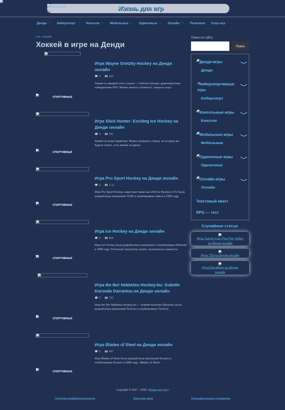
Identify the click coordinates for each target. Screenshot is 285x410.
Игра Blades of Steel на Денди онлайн (134, 344)
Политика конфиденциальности (75, 398)
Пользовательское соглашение (210, 398)
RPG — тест (207, 212)
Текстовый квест (212, 201)
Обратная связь (143, 398)
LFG (38, 37)
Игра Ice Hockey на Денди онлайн (129, 231)
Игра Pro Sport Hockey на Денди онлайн (136, 178)
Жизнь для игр (140, 8)
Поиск (240, 46)
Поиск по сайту (202, 37)
